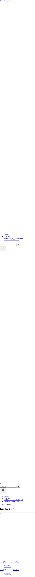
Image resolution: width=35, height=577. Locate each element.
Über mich (7, 236)
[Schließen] (3, 248)
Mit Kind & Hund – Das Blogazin (13, 238)
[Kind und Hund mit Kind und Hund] (17, 117)
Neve (1, 562)
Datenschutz (7, 567)
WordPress (16, 562)
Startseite (6, 234)
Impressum (7, 565)
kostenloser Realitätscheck (11, 240)
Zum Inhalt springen (5, 1)
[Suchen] (0, 243)
